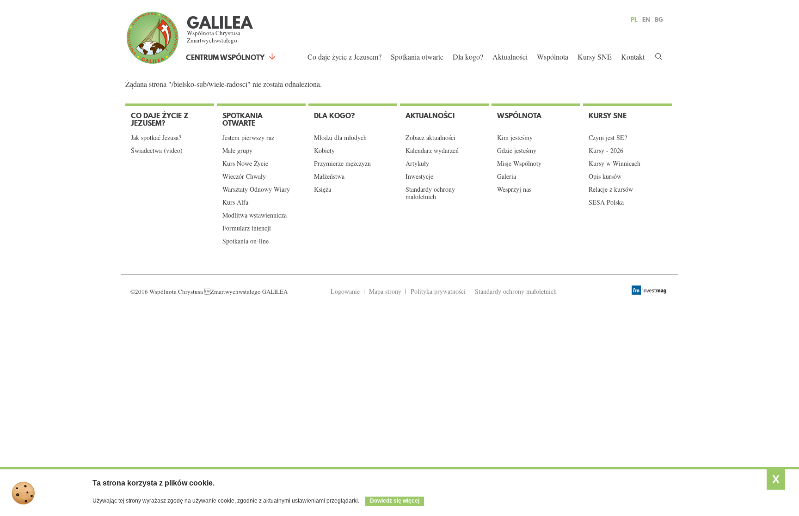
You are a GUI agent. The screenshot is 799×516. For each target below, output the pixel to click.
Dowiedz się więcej (394, 501)
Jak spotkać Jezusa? (156, 137)
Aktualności (510, 56)
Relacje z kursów (611, 189)
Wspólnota (552, 56)
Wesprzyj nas (514, 189)
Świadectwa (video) (157, 150)
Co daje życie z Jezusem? (344, 56)
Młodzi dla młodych (340, 137)
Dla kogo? (468, 56)
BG (659, 19)
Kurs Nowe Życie (245, 163)
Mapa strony (385, 291)
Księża (322, 189)
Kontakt (633, 56)
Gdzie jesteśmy (516, 150)
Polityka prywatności (438, 291)
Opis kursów (605, 176)
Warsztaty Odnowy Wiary (256, 189)
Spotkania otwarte (417, 56)
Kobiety (324, 150)
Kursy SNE (595, 56)
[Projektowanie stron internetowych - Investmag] (650, 290)
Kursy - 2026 (606, 150)
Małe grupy (237, 150)
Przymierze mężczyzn (342, 163)
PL (634, 19)
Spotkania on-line (245, 241)
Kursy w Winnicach (614, 163)
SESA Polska (606, 202)
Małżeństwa (329, 176)
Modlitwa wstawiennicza (254, 215)
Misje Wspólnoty (519, 163)
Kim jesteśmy (515, 137)
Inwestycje (419, 176)
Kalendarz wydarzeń (432, 150)
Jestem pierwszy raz (248, 137)
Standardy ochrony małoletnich (430, 193)
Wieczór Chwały (244, 176)
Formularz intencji (246, 228)
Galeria (506, 176)
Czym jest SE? (608, 137)
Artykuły (417, 163)
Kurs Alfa (235, 202)
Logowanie (345, 291)
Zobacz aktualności (430, 137)
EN (646, 19)
